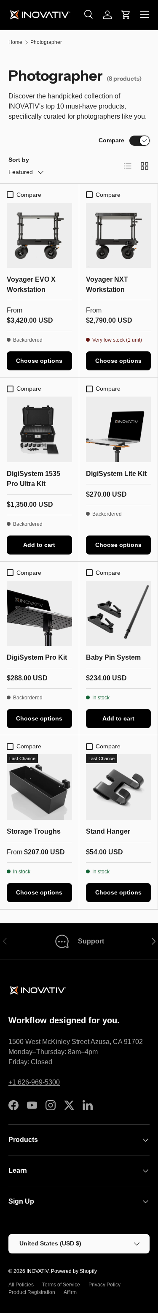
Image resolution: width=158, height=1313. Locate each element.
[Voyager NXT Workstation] (118, 235)
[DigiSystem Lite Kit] (118, 429)
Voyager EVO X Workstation (31, 284)
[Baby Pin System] (118, 613)
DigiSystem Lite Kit (116, 473)
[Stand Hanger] (118, 787)
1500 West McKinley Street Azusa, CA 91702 (75, 1041)
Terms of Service (61, 1285)
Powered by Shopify (74, 1271)
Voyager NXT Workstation (107, 284)
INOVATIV (37, 1271)
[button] (126, 14)
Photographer (46, 42)
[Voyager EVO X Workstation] (39, 235)
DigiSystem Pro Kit (37, 657)
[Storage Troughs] (39, 787)
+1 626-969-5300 (34, 1082)
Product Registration (31, 1292)
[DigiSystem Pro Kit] (39, 613)
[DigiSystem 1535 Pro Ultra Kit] (39, 429)
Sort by (18, 159)
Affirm (70, 1292)
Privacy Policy (104, 1285)
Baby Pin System (113, 657)
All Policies (21, 1285)
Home (15, 42)
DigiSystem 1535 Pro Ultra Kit (33, 478)
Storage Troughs (34, 831)
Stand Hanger (108, 831)
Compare (111, 140)
